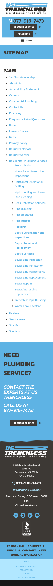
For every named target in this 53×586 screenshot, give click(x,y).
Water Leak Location (28, 306)
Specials (14, 331)
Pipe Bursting (23, 209)
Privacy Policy (18, 143)
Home (12, 125)
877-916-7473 (28, 21)
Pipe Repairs (22, 221)
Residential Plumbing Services (28, 161)
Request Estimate (20, 149)
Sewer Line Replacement (30, 277)
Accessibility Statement (24, 89)
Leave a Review (19, 131)
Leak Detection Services (30, 203)
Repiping (20, 227)
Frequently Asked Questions (27, 119)
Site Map (14, 325)
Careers (14, 95)
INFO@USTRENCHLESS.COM (26, 490)
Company (29, 550)
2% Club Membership (22, 77)
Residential (16, 546)
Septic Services (24, 254)
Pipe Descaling (24, 215)
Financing (15, 113)
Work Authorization (26, 554)
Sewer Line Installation (29, 265)
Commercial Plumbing (23, 101)
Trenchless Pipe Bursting (30, 300)
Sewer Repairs (23, 283)
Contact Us (16, 107)
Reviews (14, 313)
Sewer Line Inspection (28, 260)
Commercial (37, 546)
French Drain (23, 165)
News (12, 137)
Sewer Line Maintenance (30, 271)
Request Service (19, 155)
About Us (15, 83)
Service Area (17, 319)
